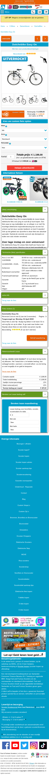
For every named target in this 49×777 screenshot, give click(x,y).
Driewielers (24, 530)
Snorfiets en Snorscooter (24, 573)
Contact (24, 493)
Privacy (31, 763)
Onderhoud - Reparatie (24, 487)
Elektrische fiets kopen (23, 591)
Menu (7, 12)
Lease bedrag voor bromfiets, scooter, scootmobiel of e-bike (24, 410)
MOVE (23, 554)
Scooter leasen (23, 666)
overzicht (6, 39)
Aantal (4, 157)
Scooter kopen (23, 456)
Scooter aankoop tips (24, 468)
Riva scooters (24, 561)
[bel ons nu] (33, 12)
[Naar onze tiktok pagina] (43, 745)
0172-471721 (24, 2)
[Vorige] (37, 38)
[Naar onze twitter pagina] (24, 745)
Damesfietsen (24, 26)
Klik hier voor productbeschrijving (24, 49)
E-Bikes (12, 26)
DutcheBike (38, 26)
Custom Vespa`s (24, 505)
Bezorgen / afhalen (24, 444)
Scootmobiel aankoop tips (24, 585)
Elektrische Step (24, 548)
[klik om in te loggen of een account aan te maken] (40, 12)
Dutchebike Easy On (8, 32)
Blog (23, 499)
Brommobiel (23, 524)
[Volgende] (45, 38)
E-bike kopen (24, 604)
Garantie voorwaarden (23, 481)
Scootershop (24, 567)
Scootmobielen (23, 579)
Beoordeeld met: (19, 54)
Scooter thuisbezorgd (9, 707)
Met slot (13, 419)
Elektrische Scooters (24, 542)
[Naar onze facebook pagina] (6, 745)
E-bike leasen (24, 610)
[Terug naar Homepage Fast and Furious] (2, 7)
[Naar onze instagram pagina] (34, 745)
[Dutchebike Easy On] (24, 74)
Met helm (13, 426)
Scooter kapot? (23, 450)
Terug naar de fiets (9, 300)
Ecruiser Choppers (24, 536)
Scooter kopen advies (24, 462)
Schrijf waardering (37, 338)
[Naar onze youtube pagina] (15, 745)
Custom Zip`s (24, 511)
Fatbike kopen (23, 597)
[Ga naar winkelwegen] (46, 12)
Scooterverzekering (24, 474)
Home (3, 26)
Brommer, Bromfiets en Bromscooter (24, 518)
